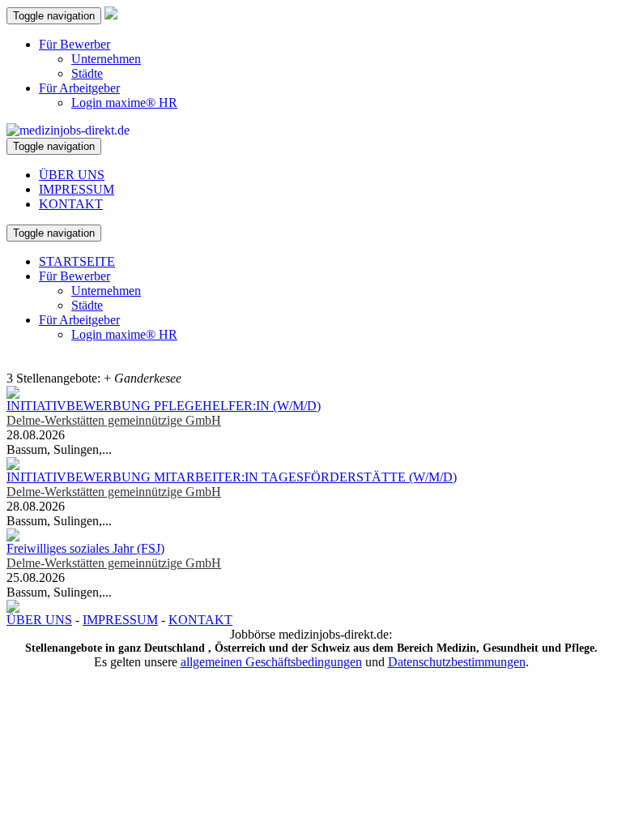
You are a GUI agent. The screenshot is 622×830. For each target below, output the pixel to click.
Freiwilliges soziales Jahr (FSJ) (85, 548)
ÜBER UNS (71, 175)
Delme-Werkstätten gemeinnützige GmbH (113, 420)
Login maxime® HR (124, 102)
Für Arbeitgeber (79, 88)
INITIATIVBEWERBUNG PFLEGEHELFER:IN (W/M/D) (163, 406)
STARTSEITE (77, 261)
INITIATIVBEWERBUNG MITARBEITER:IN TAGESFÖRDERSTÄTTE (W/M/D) (231, 477)
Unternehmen (106, 59)
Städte (87, 73)
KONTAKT (71, 204)
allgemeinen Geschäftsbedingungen (271, 662)
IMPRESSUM (76, 189)
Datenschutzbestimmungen (457, 662)
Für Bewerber (74, 44)
